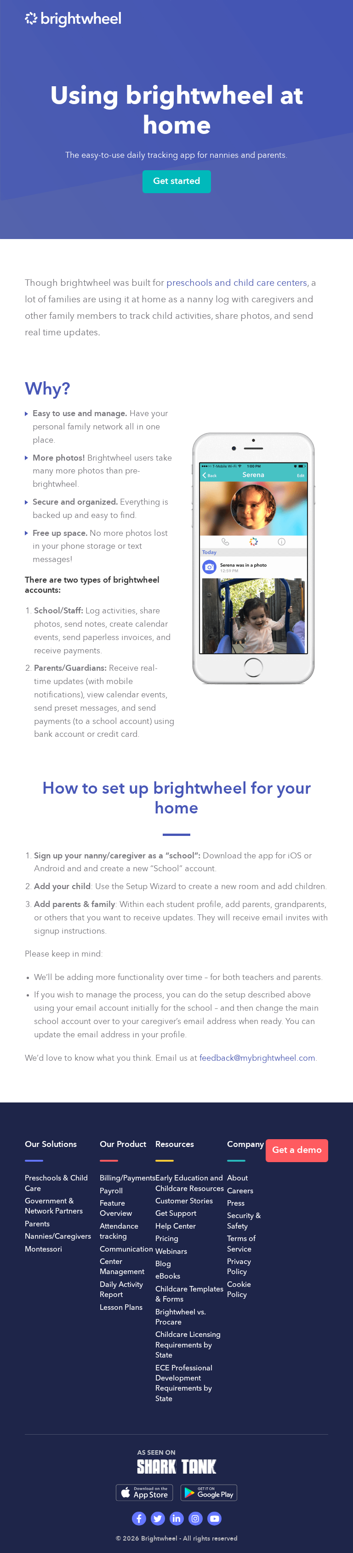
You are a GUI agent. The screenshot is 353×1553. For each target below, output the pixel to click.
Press (236, 1204)
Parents (37, 1224)
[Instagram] (195, 1518)
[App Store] (144, 1493)
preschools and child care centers (236, 283)
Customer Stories (184, 1201)
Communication (126, 1249)
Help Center (175, 1226)
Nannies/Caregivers (58, 1237)
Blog (163, 1264)
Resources (174, 1145)
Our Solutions (51, 1145)
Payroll (111, 1191)
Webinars (171, 1252)
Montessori (43, 1249)
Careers (240, 1191)
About (237, 1178)
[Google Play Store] (209, 1493)
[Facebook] (139, 1518)
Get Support (175, 1214)
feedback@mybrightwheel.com (257, 1058)
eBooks (167, 1276)
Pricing (166, 1239)
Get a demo (297, 1150)
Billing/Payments (127, 1178)
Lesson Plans (121, 1308)
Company (245, 1145)
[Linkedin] (177, 1518)
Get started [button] (176, 181)
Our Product (123, 1145)
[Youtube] (214, 1518)
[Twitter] (158, 1518)
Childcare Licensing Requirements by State (188, 1345)
